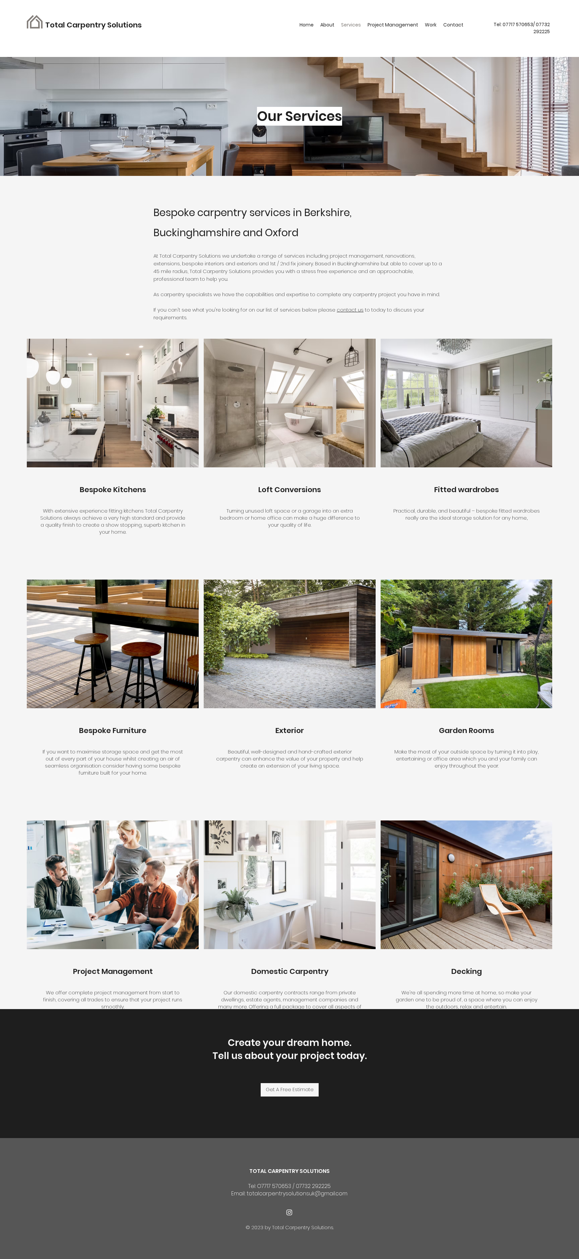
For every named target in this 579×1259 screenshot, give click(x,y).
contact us (350, 309)
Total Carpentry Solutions (94, 25)
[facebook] (289, 1212)
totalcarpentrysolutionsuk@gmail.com (297, 1193)
